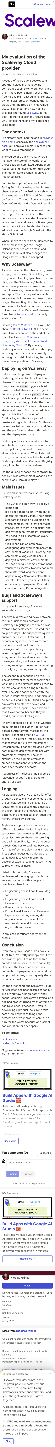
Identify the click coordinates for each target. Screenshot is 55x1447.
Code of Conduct (19, 1183)
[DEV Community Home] (12, 4)
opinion (32, 74)
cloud (7, 74)
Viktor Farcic (29, 325)
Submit (13, 1173)
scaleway (19, 74)
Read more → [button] (27, 1258)
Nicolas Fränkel (18, 35)
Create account (42, 4)
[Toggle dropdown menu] (50, 1063)
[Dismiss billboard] (51, 1373)
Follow (27, 1285)
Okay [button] (8, 1441)
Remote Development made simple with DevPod (24, 1356)
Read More (10, 1140)
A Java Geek (38, 1050)
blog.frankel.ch (34, 42)
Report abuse (38, 1183)
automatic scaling (25, 314)
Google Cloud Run (16, 1043)
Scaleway (32, 112)
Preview (28, 1173)
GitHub (40, 734)
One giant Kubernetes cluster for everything (26, 1340)
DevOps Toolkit (22, 329)
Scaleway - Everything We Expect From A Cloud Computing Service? (24, 341)
